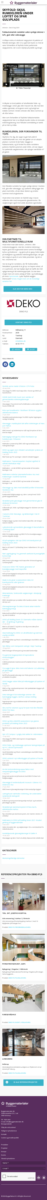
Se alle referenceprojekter (25, 1082)
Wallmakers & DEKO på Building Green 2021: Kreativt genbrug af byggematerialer (22, 821)
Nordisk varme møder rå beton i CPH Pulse (18, 386)
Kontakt (4, 1134)
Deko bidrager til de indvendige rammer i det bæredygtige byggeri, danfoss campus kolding (19, 695)
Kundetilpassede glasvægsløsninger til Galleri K (19, 833)
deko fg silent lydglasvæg (19, 1022)
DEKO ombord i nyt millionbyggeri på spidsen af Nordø (22, 758)
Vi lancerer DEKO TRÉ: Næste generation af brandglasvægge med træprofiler (18, 568)
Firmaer (3, 1152)
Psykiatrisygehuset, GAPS (13, 964)
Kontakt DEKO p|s (23, 322)
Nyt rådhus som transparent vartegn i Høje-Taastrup (21, 646)
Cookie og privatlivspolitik (10, 1138)
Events (3, 1155)
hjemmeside (13, 276)
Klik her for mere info (22, 289)
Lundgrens (7, 1059)
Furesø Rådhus (9, 1014)
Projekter (4, 1148)
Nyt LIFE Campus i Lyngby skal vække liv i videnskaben (22, 734)
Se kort (32, 349)
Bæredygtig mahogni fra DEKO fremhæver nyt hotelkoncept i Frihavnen (19, 438)
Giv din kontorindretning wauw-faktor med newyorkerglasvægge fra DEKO (18, 770)
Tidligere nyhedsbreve (9, 1131)
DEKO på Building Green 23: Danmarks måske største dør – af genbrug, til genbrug (22, 620)
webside (17, 349)
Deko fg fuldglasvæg (17, 978)
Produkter (4, 1145)
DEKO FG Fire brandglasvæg (19, 927)
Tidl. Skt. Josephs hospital (14, 913)
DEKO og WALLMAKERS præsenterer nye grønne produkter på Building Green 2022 (20, 722)
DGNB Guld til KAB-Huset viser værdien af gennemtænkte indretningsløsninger (17, 398)
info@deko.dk (21, 341)
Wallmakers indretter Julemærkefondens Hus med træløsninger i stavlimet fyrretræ (20, 475)
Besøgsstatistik (6, 1124)
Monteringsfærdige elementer (13, 858)
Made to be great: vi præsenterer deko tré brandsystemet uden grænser (17, 581)
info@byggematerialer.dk (15, 1122)
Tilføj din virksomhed (8, 1127)
